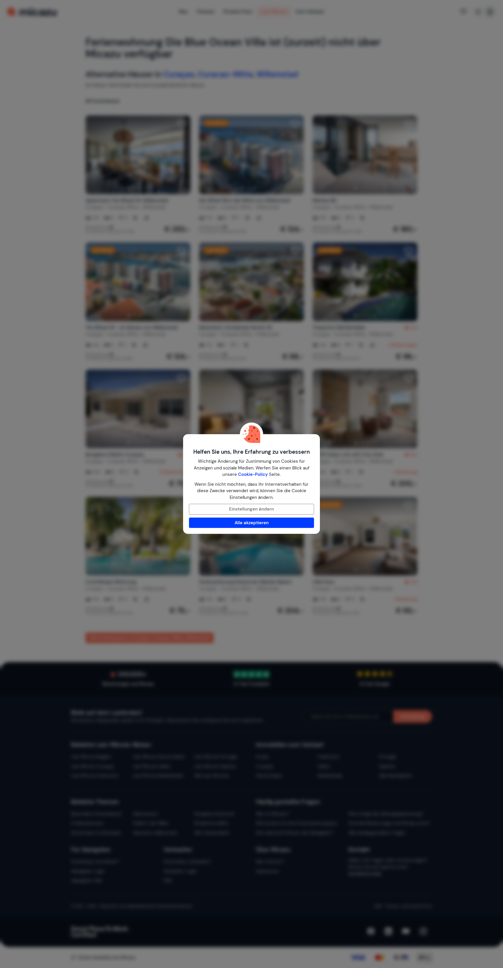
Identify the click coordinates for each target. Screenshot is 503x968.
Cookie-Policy (253, 474)
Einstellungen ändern (251, 509)
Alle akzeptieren (252, 523)
